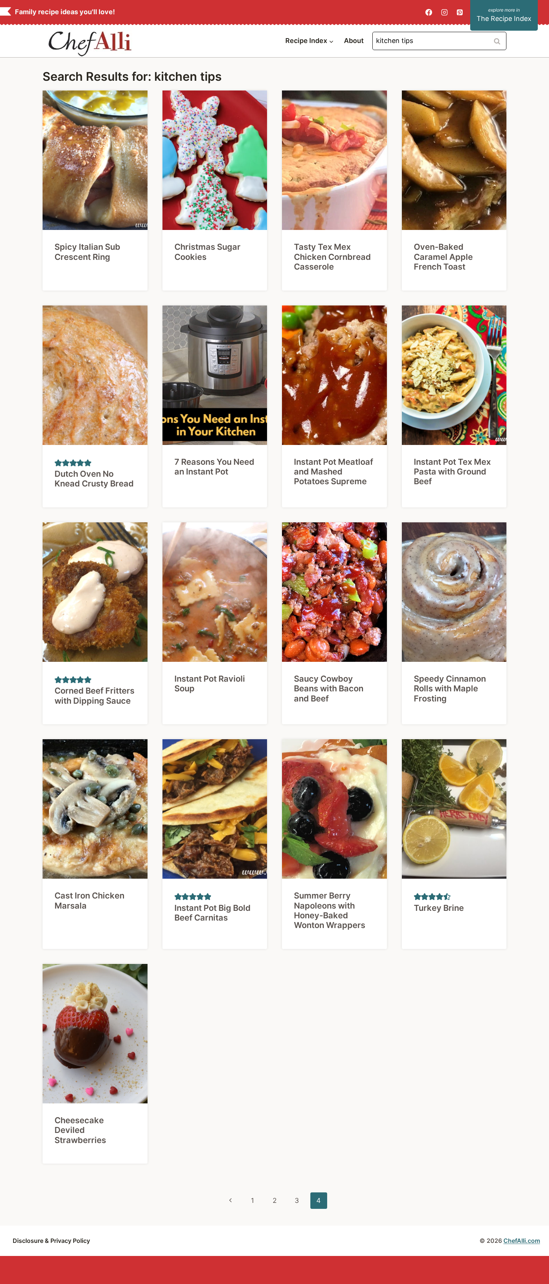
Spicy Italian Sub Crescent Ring (87, 251)
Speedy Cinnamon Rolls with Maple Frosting (450, 688)
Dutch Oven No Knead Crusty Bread (94, 478)
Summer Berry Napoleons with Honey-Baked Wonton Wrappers (329, 910)
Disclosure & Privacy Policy (51, 1240)
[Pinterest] (459, 12)
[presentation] (95, 160)
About (354, 40)
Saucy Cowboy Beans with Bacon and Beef (328, 688)
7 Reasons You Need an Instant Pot (214, 466)
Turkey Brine (439, 908)
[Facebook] (428, 12)
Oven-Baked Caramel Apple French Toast (443, 256)
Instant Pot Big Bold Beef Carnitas (212, 912)
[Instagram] (444, 12)
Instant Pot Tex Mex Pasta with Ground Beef (452, 471)
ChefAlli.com (521, 1240)
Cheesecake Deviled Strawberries (80, 1130)
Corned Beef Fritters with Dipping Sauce (94, 695)
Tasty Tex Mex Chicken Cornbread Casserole (332, 256)
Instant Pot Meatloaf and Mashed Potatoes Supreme (333, 471)
